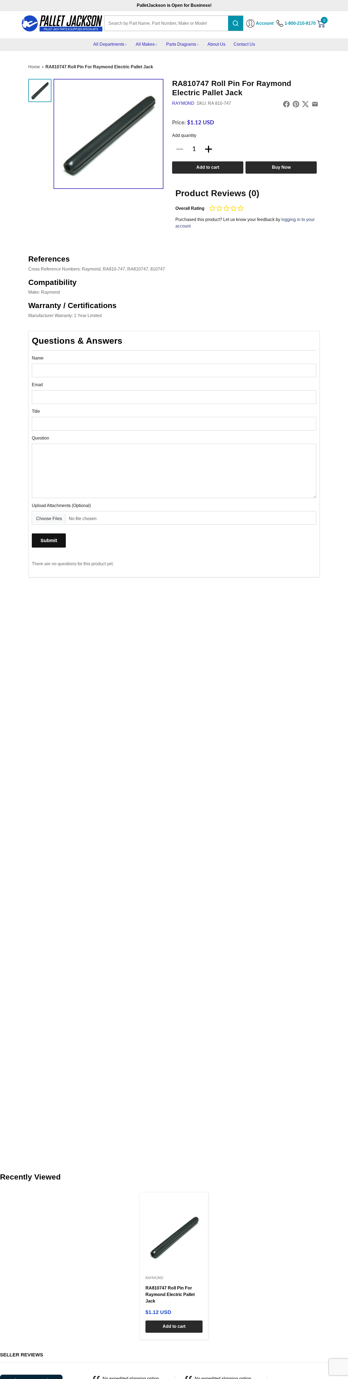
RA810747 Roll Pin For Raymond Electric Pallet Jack (99, 67)
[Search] (235, 23)
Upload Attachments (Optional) (61, 505)
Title (36, 411)
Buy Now (281, 167)
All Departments (108, 44)
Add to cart (207, 167)
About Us (216, 44)
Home (34, 67)
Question (40, 438)
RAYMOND (183, 103)
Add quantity (184, 135)
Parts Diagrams (181, 44)
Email (37, 384)
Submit (49, 540)
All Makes (145, 44)
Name (38, 358)
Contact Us (244, 44)
